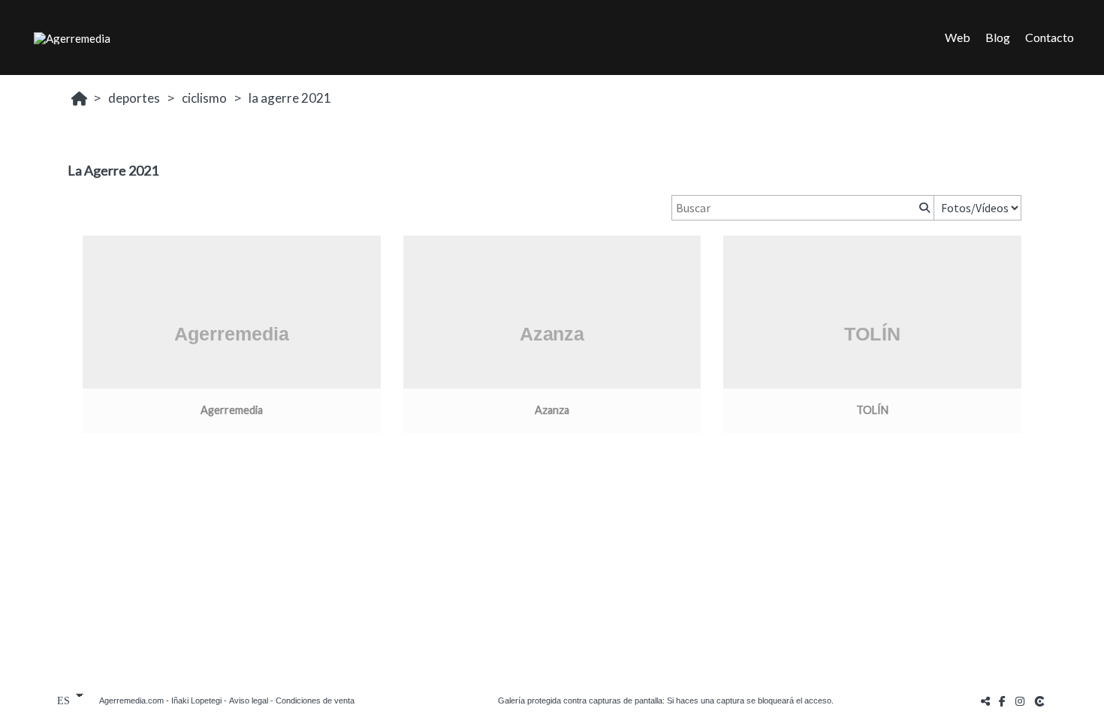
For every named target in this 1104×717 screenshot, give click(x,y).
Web (957, 37)
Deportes (134, 98)
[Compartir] (985, 700)
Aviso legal (248, 700)
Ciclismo (204, 98)
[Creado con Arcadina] (1041, 700)
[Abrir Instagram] (1019, 700)
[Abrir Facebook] (1002, 700)
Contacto (1049, 37)
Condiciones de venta (315, 700)
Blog (997, 37)
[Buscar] (923, 207)
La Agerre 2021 (290, 98)
